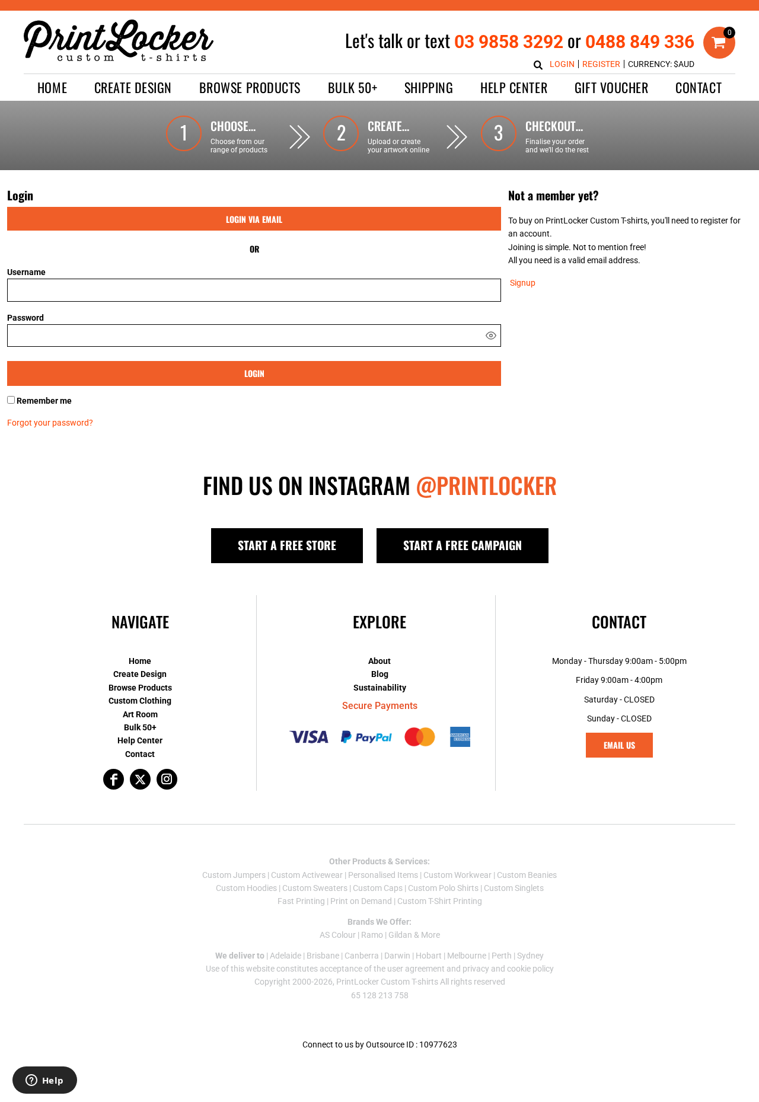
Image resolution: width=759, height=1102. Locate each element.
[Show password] (491, 335)
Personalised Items (383, 875)
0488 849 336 (639, 41)
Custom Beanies (527, 875)
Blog (379, 674)
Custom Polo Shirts (443, 888)
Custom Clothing (140, 700)
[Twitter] (140, 779)
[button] (133, 87)
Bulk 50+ (140, 727)
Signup (522, 283)
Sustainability (379, 687)
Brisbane (323, 955)
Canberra (362, 955)
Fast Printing (301, 901)
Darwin (397, 955)
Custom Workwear (457, 875)
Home (140, 661)
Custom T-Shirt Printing (439, 901)
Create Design (140, 674)
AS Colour (338, 935)
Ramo (372, 935)
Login (562, 64)
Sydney (530, 955)
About (379, 661)
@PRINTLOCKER (486, 485)
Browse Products (140, 687)
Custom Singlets (514, 888)
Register (601, 64)
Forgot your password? (50, 422)
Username (26, 272)
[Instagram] (167, 779)
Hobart (429, 955)
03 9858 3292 (508, 41)
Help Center (139, 740)
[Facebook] (113, 779)
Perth (502, 955)
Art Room (140, 714)
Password (25, 317)
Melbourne (466, 955)
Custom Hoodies (246, 888)
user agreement (416, 968)
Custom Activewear (307, 875)
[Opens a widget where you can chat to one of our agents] (44, 1081)
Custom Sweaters (314, 888)
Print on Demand (361, 901)
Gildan (400, 935)
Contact (140, 754)
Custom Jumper (231, 875)
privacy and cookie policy (508, 968)
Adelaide (285, 955)
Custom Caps (378, 888)
